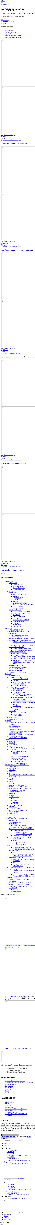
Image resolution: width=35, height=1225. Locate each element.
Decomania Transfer (19, 588)
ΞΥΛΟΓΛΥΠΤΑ (14, 797)
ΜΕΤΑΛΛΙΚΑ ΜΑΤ (19, 655)
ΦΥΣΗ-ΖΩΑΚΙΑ (18, 598)
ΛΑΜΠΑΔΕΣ (13, 780)
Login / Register (8, 1219)
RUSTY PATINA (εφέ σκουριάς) (22, 694)
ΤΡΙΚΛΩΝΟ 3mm (18, 761)
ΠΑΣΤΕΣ (8, 721)
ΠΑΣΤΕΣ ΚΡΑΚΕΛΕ (15, 733)
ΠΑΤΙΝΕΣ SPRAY (18, 689)
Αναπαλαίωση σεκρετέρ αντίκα (13, 570)
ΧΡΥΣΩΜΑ (12, 717)
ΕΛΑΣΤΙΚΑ (13, 793)
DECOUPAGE (9, 581)
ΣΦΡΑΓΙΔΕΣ (13, 746)
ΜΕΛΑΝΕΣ (16, 861)
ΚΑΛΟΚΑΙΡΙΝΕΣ (18, 621)
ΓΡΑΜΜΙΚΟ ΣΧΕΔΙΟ (16, 822)
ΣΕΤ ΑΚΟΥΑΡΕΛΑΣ (19, 852)
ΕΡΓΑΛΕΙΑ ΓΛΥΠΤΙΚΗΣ (20, 751)
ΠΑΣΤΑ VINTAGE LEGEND (18, 738)
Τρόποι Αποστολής (11, 1084)
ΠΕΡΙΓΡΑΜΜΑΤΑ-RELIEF (17, 667)
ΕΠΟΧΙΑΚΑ (13, 888)
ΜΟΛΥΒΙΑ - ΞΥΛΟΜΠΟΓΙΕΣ (22, 864)
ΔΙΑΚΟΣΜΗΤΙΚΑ (11, 783)
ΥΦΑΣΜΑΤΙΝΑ (14, 768)
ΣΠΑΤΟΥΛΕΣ (13, 813)
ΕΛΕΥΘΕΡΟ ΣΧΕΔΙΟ (16, 857)
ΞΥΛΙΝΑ (11, 781)
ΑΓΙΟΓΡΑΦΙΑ (13, 824)
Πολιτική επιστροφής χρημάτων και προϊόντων (19, 1082)
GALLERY (8, 877)
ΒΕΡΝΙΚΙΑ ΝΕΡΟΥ (19, 684)
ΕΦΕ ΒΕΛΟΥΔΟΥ (14, 675)
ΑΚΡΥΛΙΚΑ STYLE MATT (17, 665)
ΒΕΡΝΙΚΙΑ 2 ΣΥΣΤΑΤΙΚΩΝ (21, 682)
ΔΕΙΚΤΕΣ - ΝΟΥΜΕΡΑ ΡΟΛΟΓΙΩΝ (20, 788)
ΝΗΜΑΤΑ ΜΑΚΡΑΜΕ (16, 758)
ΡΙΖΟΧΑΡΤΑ (13, 593)
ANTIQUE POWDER (19, 696)
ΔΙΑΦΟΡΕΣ (16, 623)
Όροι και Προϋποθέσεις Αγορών (15, 1081)
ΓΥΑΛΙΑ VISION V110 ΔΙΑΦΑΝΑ (16, 1048)
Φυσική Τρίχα (20, 842)
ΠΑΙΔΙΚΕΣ (16, 615)
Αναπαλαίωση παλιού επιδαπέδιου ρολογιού (18, 357)
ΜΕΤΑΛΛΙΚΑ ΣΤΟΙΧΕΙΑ (17, 792)
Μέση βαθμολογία (10, 32)
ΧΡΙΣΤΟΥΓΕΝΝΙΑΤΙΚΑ (20, 603)
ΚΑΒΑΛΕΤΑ (13, 820)
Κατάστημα (8, 1089)
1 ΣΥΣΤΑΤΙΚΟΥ (18, 714)
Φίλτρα (3, 23)
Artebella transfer (18, 586)
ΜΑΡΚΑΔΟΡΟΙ (18, 866)
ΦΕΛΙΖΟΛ (12, 773)
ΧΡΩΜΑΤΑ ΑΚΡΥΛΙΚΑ (20, 830)
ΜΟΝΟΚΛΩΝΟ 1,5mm (20, 763)
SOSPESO (12, 741)
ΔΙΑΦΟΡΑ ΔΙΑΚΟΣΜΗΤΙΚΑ (18, 786)
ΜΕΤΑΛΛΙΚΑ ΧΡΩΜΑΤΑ (17, 652)
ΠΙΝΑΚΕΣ (12, 881)
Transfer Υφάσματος (19, 589)
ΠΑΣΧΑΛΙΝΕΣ (17, 625)
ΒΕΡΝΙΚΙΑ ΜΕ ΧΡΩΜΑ (20, 679)
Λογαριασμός (9, 1086)
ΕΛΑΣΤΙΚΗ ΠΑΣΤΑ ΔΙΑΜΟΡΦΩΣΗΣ (21, 734)
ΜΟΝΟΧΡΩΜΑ (18, 606)
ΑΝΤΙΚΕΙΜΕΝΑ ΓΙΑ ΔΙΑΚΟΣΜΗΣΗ (17, 765)
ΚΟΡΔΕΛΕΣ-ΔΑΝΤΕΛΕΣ (17, 790)
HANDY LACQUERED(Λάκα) (18, 635)
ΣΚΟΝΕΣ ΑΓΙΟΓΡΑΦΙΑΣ (20, 825)
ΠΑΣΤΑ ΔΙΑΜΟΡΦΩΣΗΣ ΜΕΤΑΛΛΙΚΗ (21, 731)
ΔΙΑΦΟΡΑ (16, 599)
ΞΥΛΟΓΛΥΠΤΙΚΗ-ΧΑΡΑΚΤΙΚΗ (19, 756)
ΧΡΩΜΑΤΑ (8, 628)
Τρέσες (15, 800)
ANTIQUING (17, 706)
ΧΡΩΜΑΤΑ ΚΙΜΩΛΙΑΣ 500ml (22, 648)
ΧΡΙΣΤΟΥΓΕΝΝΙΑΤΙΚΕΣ (21, 620)
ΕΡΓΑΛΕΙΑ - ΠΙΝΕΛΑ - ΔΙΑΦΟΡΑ (16, 810)
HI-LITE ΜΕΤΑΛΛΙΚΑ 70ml (22, 660)
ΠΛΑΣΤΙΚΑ (13, 807)
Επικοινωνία (9, 1087)
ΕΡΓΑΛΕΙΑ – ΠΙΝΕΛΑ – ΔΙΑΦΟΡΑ (16, 1109)
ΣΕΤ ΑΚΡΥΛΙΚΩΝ (22, 832)
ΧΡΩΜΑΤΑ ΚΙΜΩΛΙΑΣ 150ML (23, 650)
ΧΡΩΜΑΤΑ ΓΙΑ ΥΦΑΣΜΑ (17, 669)
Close (3, 574)
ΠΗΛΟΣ (15, 753)
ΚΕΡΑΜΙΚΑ (13, 771)
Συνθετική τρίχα (21, 844)
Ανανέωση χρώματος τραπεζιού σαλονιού (17, 250)
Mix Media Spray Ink (15, 637)
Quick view (4, 136)
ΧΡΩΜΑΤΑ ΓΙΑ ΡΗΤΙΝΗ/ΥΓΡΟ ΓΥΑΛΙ (21, 638)
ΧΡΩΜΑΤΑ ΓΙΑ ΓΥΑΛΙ (16, 670)
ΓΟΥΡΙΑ (15, 889)
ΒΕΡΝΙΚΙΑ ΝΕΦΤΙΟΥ (20, 685)
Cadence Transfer (18, 584)
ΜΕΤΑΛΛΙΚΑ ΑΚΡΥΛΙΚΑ (21, 653)
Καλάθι (7, 1092)
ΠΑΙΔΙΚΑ (16, 596)
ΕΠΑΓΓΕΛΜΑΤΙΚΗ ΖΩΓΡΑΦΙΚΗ (16, 819)
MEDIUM (8, 674)
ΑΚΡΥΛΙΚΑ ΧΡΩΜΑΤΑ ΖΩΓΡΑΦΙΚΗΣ (21, 829)
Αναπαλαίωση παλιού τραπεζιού (13, 463)
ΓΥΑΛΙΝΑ (12, 770)
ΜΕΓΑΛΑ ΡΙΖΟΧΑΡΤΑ (20, 594)
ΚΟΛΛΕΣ (16, 680)
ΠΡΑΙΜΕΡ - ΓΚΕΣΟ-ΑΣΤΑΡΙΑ (18, 672)
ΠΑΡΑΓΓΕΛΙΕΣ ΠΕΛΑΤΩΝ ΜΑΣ (19, 879)
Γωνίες (15, 798)
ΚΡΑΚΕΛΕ (12, 711)
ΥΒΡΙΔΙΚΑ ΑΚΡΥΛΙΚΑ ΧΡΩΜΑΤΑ (20, 640)
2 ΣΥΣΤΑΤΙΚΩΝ (18, 716)
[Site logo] (3, 2)
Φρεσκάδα (8, 34)
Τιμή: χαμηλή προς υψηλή (13, 35)
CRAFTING (9, 739)
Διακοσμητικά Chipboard (16, 785)
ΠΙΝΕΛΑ (12, 815)
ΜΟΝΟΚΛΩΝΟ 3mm (19, 760)
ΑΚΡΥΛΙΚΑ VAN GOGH (24, 834)
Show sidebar (5, 20)
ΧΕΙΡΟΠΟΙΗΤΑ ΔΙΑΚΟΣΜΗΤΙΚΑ (20, 883)
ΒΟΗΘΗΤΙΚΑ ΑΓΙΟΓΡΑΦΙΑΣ (22, 827)
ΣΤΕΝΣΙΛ (12, 743)
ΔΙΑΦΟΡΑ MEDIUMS (16, 719)
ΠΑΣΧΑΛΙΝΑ (17, 601)
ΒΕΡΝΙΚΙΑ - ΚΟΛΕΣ (15, 677)
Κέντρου (15, 802)
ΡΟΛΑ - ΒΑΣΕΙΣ (14, 812)
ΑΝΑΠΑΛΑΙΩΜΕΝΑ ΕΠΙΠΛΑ (19, 884)
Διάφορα (15, 803)
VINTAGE (16, 618)
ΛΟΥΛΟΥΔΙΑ (17, 626)
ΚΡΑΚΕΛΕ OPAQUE (19, 712)
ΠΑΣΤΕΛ (16, 862)
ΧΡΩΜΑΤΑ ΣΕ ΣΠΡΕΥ (16, 630)
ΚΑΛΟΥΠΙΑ (13, 744)
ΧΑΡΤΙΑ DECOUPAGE (16, 591)
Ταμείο (7, 1091)
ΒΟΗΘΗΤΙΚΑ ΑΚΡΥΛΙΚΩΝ (22, 835)
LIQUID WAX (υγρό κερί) (21, 692)
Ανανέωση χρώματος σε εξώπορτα (14, 144)
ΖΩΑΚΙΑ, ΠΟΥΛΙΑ (19, 616)
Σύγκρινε (6, 1217)
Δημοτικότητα (9, 30)
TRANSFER (13, 583)
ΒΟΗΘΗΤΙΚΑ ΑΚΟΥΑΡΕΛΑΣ (22, 856)
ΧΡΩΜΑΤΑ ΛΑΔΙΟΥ (15, 845)
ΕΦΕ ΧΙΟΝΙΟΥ (14, 728)
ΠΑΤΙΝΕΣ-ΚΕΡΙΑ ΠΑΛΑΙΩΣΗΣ (19, 687)
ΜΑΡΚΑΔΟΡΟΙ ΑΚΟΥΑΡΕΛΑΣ (23, 854)
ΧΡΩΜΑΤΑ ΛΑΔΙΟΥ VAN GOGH (23, 847)
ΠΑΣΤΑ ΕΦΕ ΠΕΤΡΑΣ (16, 736)
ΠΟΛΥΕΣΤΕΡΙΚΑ (14, 778)
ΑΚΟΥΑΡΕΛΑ (13, 851)
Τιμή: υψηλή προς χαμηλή (13, 37)
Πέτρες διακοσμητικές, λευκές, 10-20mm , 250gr (20, 996)
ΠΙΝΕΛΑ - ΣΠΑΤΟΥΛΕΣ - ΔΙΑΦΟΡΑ (20, 837)
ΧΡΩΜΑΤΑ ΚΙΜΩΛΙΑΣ (16, 647)
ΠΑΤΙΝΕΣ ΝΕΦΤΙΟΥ (19, 690)
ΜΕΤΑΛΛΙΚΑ (13, 766)
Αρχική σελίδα (6, 13)
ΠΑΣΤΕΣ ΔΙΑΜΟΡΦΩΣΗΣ (17, 729)
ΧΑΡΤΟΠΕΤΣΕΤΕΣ (15, 610)
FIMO (14, 754)
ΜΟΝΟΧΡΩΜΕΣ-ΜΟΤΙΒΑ (21, 611)
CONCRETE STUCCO (16, 726)
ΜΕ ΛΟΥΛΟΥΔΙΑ (18, 608)
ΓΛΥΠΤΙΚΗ (12, 749)
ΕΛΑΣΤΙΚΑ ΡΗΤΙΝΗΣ (16, 805)
